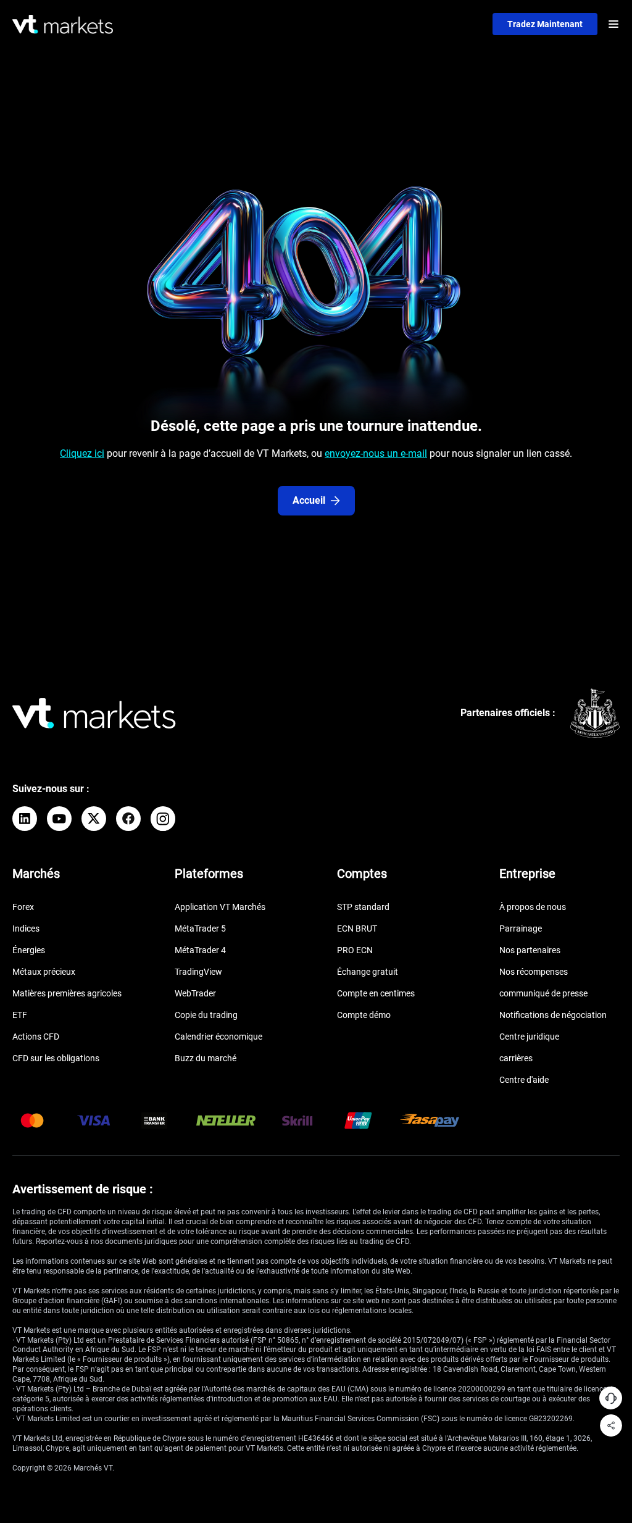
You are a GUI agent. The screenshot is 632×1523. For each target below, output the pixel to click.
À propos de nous (532, 907)
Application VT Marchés (220, 907)
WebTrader (195, 993)
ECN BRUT (357, 928)
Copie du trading (206, 1015)
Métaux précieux (43, 972)
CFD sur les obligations (55, 1058)
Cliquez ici (82, 453)
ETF (19, 1015)
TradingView (198, 972)
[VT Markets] (62, 24)
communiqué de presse (543, 993)
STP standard (363, 907)
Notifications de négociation (553, 1015)
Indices (26, 928)
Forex (23, 907)
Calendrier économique (218, 1036)
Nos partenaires (529, 950)
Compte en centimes (376, 993)
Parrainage (520, 928)
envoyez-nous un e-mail (376, 453)
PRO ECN (355, 950)
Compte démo (364, 1015)
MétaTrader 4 (200, 950)
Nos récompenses (533, 972)
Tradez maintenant (545, 24)
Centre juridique (529, 1036)
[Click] (24, 818)
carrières (516, 1058)
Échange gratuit (367, 972)
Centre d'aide (524, 1080)
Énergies (28, 950)
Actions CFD (35, 1036)
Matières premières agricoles (67, 993)
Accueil (309, 500)
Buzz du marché (205, 1058)
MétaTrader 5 (200, 928)
